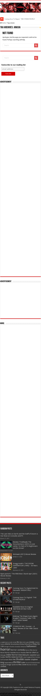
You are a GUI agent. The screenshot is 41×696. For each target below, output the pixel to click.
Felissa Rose (28, 644)
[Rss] (20, 684)
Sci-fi (1, 659)
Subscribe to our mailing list (13, 65)
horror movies (10, 652)
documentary (15, 644)
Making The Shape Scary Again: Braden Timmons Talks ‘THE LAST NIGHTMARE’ (25, 618)
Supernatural (8, 662)
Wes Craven (22, 664)
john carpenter (31, 655)
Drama (22, 644)
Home (4, 23)
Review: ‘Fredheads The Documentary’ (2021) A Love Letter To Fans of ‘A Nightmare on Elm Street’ (25, 545)
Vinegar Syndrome (12, 664)
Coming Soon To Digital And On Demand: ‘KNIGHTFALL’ (25, 589)
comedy (31, 642)
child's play (25, 642)
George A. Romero (9, 646)
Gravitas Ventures (20, 646)
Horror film (28, 650)
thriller (17, 662)
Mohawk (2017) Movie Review (24, 554)
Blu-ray (19, 642)
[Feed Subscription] (40, 27)
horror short (31, 652)
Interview (22, 655)
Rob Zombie (36, 657)
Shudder (20, 659)
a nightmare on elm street (8, 642)
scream (6, 659)
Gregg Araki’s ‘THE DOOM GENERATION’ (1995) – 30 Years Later (25, 565)
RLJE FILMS (19, 657)
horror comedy (17, 650)
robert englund (27, 657)
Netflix (8, 657)
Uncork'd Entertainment (33, 662)
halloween (31, 646)
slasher (28, 659)
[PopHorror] (20, 7)
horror (5, 649)
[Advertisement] (20, 180)
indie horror (12, 655)
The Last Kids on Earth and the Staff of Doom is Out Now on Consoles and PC (19, 535)
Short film (12, 659)
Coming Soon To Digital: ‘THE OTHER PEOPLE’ (19, 19)
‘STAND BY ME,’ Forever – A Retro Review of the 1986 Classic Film (25, 628)
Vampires (3, 664)
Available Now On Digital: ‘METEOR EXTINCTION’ (23, 608)
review (13, 657)
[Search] (36, 45)
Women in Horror (32, 664)
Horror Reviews (21, 652)
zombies (3, 666)
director (7, 644)
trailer (23, 662)
